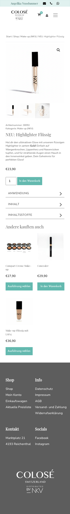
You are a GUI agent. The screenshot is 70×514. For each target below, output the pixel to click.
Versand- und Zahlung (51, 407)
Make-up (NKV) (29, 36)
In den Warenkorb (29, 181)
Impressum (42, 395)
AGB (38, 401)
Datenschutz (44, 389)
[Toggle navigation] (55, 15)
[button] (58, 50)
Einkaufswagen (16, 401)
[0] (38, 15)
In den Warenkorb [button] (51, 286)
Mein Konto (13, 395)
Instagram (42, 444)
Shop (16, 36)
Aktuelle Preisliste (18, 407)
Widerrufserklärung (49, 413)
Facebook (41, 438)
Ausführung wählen (19, 286)
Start (9, 36)
